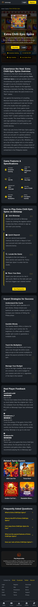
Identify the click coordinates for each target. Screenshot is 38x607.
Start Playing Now (19, 289)
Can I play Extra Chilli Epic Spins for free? (17, 527)
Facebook (20, 580)
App (15, 587)
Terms (15, 595)
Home (2, 8)
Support (27, 592)
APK (3, 587)
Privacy (27, 595)
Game (27, 587)
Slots (3, 589)
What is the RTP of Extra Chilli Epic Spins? (16, 519)
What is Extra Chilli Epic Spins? (15, 512)
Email (13, 580)
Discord (32, 580)
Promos (26, 605)
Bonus (34, 605)
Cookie (4, 595)
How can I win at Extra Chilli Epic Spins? (18, 542)
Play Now (15, 47)
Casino (7, 8)
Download (19, 605)
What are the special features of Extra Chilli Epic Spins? (17, 535)
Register (32, 2)
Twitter (26, 580)
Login (24, 2)
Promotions (17, 589)
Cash (3, 592)
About (15, 592)
